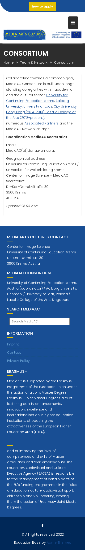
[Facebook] (42, 525)
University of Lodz (37, 106)
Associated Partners (42, 123)
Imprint (13, 344)
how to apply (42, 6)
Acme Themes (59, 542)
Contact (14, 352)
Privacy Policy (18, 360)
